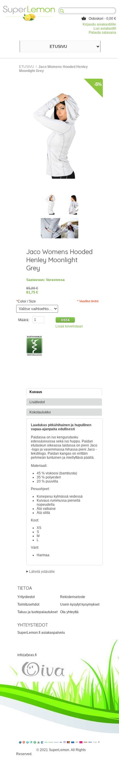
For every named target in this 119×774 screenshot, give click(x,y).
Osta (65, 320)
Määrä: (23, 320)
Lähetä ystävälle (42, 572)
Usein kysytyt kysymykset (79, 604)
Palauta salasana (102, 32)
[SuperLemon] (29, 8)
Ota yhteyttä (69, 612)
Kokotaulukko (40, 412)
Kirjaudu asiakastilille (99, 24)
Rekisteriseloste (72, 597)
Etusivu (26, 67)
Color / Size (26, 301)
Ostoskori (96, 19)
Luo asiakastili (105, 28)
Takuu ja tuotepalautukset (37, 612)
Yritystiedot (26, 597)
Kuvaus (35, 392)
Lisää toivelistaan (69, 326)
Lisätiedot (37, 402)
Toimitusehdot (28, 604)
